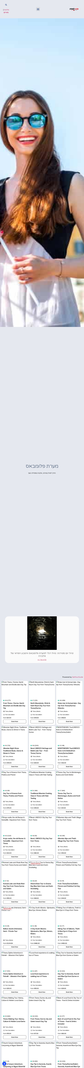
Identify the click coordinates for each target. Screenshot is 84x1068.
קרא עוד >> (42, 660)
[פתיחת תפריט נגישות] (4, 1063)
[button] (38, 9)
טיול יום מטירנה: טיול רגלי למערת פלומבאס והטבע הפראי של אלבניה (42, 654)
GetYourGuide (77, 677)
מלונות (6, 10)
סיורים (6, 12)
